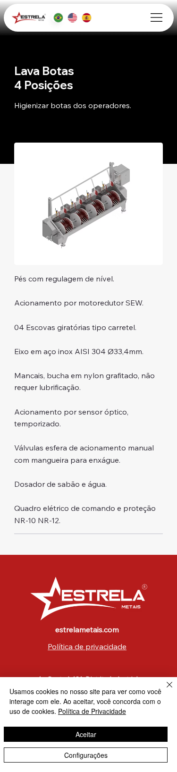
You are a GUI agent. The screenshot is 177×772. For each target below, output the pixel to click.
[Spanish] (86, 17)
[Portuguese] (58, 17)
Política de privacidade (87, 646)
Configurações (86, 755)
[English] (72, 17)
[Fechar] (163, 690)
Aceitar (86, 734)
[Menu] (156, 17)
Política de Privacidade (92, 711)
